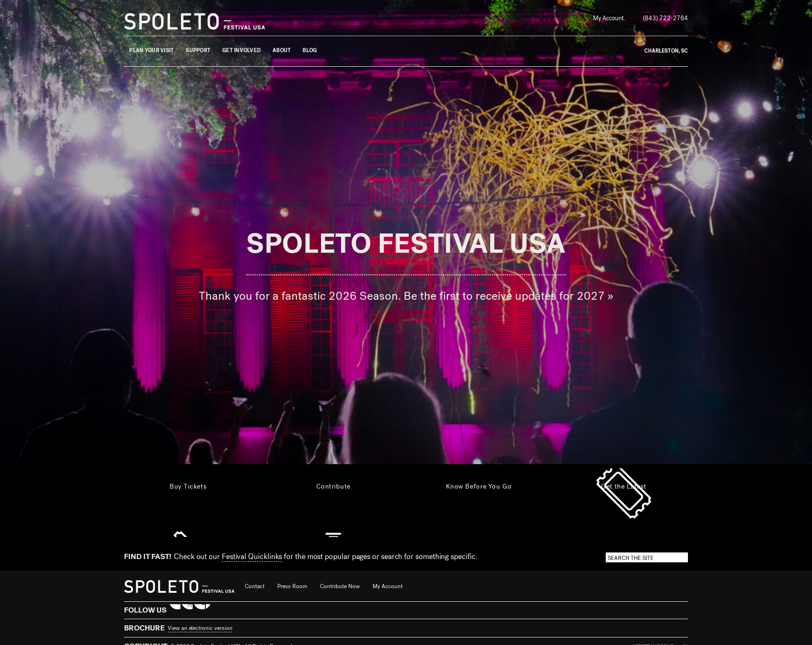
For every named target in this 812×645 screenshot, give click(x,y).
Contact (255, 586)
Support (198, 50)
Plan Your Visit (151, 50)
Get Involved (241, 50)
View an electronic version (200, 628)
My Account (608, 18)
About (282, 50)
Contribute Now (340, 586)
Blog (310, 50)
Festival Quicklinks (252, 556)
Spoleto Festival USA (406, 244)
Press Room (292, 586)
